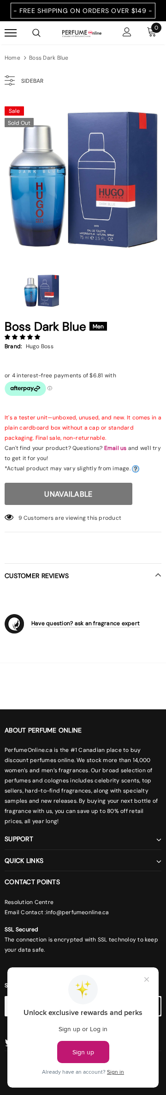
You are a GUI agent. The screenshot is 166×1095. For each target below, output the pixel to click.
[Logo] (81, 33)
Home (12, 58)
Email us (115, 448)
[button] (23, 337)
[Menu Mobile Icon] (11, 33)
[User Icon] (127, 33)
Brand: (13, 346)
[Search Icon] (36, 33)
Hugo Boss (39, 346)
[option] (83, 179)
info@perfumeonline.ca (77, 912)
